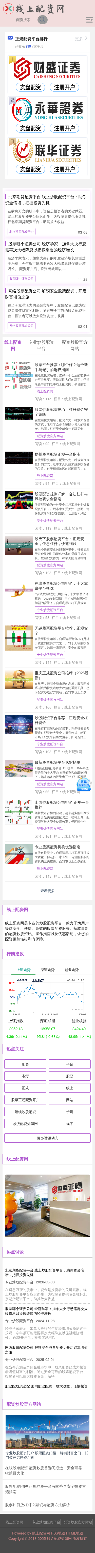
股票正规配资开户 (25, 1099)
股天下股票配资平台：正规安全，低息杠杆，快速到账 (59, 541)
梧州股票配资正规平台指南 (57, 454)
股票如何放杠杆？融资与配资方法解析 (37, 1504)
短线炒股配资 (25, 1111)
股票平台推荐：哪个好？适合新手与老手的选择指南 (61, 367)
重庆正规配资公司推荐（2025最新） (61, 675)
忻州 (69, 1111)
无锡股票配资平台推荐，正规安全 (61, 630)
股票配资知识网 (59, 1538)
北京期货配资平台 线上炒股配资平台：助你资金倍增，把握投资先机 (45, 200)
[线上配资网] (34, 8)
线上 (69, 1087)
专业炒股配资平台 (50, 520)
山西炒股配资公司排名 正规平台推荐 (62, 804)
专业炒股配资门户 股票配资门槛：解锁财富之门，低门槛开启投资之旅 (47, 1455)
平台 (69, 1063)
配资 (25, 1063)
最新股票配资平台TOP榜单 (57, 762)
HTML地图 (74, 1533)
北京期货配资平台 (21, 231)
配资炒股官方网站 (50, 436)
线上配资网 (45, 391)
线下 (69, 1123)
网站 (69, 1099)
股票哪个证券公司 (21, 278)
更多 (79, 39)
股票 (69, 1075)
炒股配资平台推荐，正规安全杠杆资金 (61, 720)
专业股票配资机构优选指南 (57, 846)
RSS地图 (58, 1533)
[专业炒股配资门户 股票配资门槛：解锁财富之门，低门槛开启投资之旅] (47, 1431)
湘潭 (25, 1075)
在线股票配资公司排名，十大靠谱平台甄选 (61, 585)
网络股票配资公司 (21, 325)
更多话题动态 (47, 1137)
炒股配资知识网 (25, 1123)
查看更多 (48, 890)
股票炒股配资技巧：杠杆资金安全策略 (61, 412)
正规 (25, 1087)
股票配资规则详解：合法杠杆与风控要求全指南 (61, 496)
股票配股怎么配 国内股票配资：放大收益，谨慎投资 (46, 1385)
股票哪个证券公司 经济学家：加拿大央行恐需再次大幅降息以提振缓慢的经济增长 (45, 247)
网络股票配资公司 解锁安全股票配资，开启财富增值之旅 (46, 1349)
